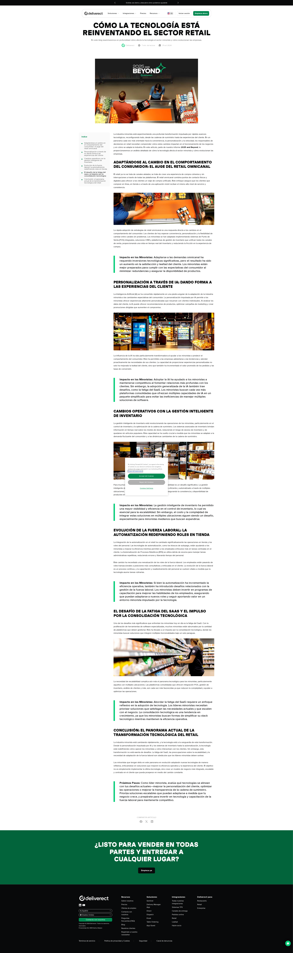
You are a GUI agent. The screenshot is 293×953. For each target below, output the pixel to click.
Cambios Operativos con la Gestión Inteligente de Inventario (94, 160)
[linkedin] (80, 905)
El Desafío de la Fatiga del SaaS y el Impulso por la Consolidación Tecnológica (95, 174)
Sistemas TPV (177, 907)
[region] (146, 476)
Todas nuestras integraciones (178, 902)
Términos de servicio (87, 941)
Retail (174, 918)
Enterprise (201, 908)
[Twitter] (146, 821)
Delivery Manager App (154, 905)
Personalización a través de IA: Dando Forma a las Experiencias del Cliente (95, 153)
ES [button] (171, 13)
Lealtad (175, 922)
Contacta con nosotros (126, 913)
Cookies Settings (146, 488)
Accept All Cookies (146, 476)
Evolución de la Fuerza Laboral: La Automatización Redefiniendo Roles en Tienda (95, 167)
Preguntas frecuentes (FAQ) (128, 919)
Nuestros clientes (128, 928)
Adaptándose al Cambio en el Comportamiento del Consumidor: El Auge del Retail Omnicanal (95, 145)
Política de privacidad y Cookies (117, 941)
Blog (123, 924)
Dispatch (150, 914)
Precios (124, 904)
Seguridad (143, 941)
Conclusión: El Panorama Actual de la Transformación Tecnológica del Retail (95, 181)
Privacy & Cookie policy (135, 471)
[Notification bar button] (115, 2)
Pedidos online (178, 914)
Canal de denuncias (164, 941)
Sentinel (150, 901)
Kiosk (149, 918)
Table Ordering (152, 922)
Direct (149, 911)
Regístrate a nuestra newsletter (129, 933)
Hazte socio (176, 925)
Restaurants (202, 901)
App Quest (151, 925)
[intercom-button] (288, 943)
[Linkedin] (152, 821)
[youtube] (83, 905)
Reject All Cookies (147, 482)
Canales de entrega (179, 911)
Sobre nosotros (127, 901)
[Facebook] (141, 821)
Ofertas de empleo (128, 908)
